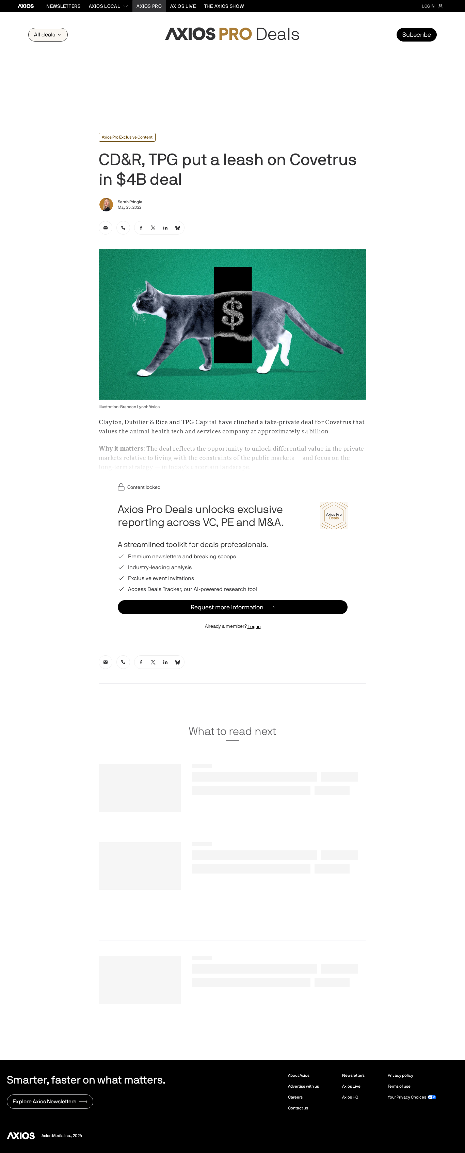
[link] (105, 227)
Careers (295, 1097)
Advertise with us (303, 1086)
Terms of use (399, 1086)
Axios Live (183, 6)
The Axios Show (224, 6)
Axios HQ (350, 1097)
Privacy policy (400, 1075)
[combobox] (109, 6)
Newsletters (63, 6)
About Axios (298, 1075)
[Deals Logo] (232, 35)
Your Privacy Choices (407, 1097)
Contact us (298, 1108)
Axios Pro (149, 6)
